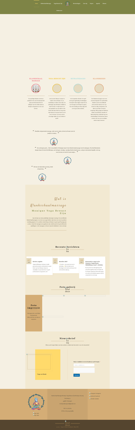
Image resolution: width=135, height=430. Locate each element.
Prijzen (91, 3)
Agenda (98, 3)
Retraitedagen (76, 3)
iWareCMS (76, 427)
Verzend (77, 375)
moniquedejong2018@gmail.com (67, 403)
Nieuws (104, 3)
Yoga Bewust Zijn (58, 3)
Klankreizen (59, 10)
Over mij (85, 3)
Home (36, 3)
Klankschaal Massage (46, 3)
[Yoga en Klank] (67, 3)
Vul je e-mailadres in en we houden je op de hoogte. (86, 361)
